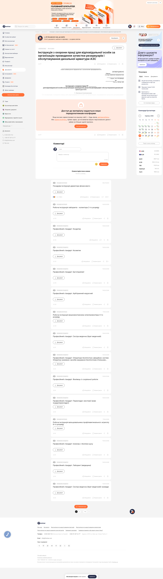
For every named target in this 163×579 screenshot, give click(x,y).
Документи (154, 76)
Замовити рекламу (152, 2)
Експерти (46, 527)
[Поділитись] (119, 64)
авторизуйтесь (103, 117)
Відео (141, 76)
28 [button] (152, 136)
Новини (146, 76)
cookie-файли (82, 576)
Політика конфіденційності (44, 557)
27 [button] (149, 136)
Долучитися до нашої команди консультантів (50, 530)
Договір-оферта (41, 555)
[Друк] (95, 64)
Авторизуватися (81, 126)
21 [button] (152, 132)
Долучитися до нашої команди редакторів (88, 527)
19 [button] (146, 132)
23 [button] (158, 132)
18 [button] (143, 132)
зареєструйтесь (61, 119)
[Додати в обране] (122, 64)
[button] (89, 511)
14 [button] (152, 129)
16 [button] (158, 129)
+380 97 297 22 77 (74, 534)
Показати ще (82, 506)
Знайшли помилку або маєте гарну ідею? (91, 530)
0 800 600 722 (56, 534)
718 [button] (85, 511)
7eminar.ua (115, 562)
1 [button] (76, 511)
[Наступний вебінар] (158, 40)
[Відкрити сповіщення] (134, 26)
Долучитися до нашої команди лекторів (62, 527)
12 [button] (146, 129)
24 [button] (140, 136)
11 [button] (143, 129)
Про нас (6, 143)
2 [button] (79, 511)
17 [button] (140, 132)
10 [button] (140, 129)
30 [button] (158, 136)
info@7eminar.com (47, 538)
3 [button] (139, 126)
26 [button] (146, 136)
